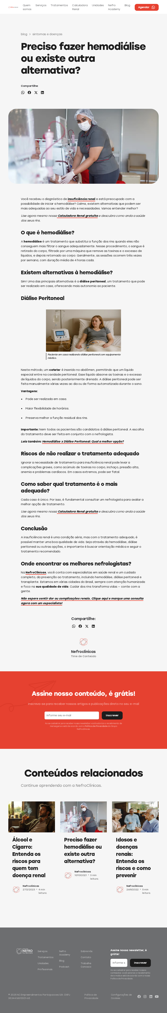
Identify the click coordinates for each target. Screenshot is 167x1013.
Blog (127, 5)
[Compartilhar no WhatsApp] (23, 93)
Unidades (98, 5)
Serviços (41, 5)
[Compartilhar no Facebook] (29, 93)
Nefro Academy (114, 7)
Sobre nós (86, 951)
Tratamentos (59, 5)
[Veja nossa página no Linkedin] (151, 997)
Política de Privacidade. (121, 978)
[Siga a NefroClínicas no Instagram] (145, 997)
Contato (86, 957)
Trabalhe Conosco (86, 965)
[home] (13, 7)
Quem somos (27, 7)
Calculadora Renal (80, 7)
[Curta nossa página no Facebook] (139, 997)
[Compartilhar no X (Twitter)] (36, 93)
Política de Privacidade (96, 726)
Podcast (64, 966)
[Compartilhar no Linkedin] (42, 93)
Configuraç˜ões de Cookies (121, 996)
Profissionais (45, 969)
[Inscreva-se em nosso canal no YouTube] (157, 997)
